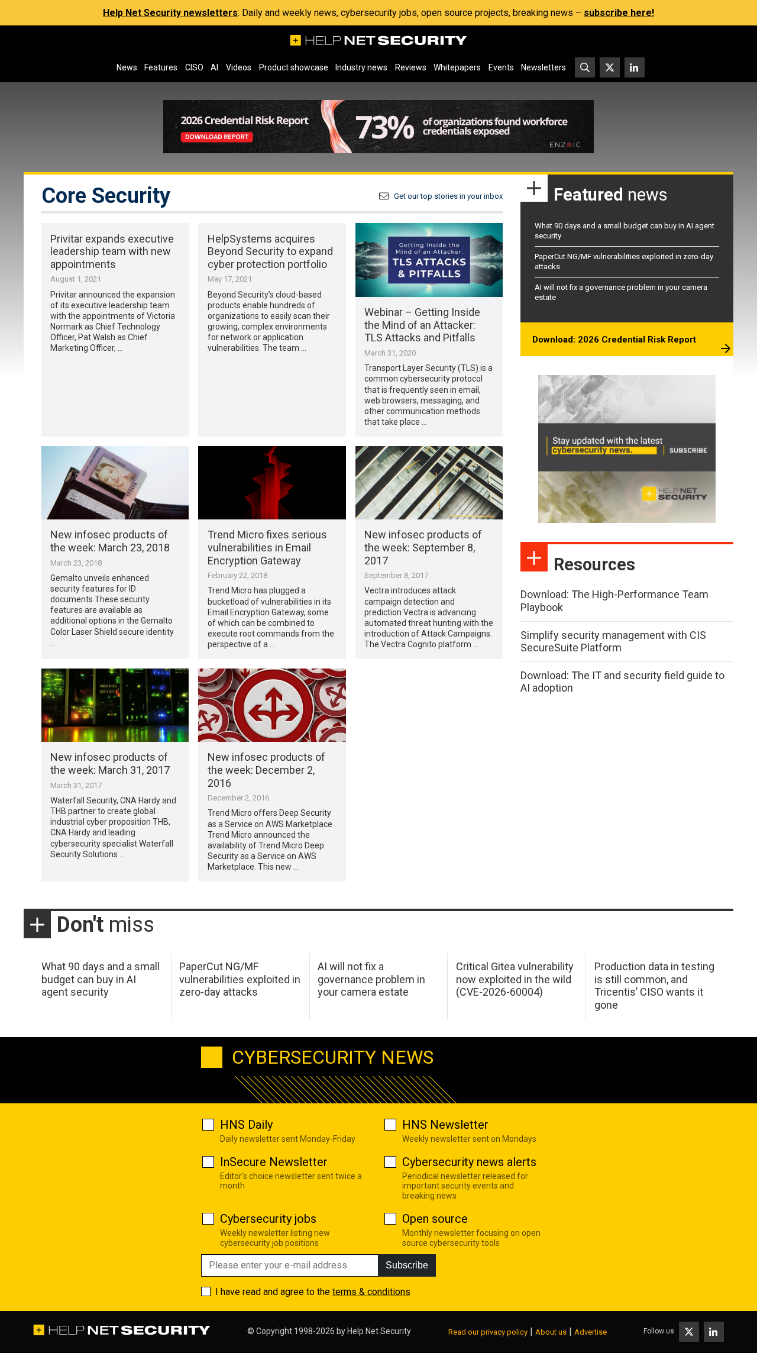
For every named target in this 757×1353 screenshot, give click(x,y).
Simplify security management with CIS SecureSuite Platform (613, 641)
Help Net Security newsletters (170, 12)
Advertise (590, 1332)
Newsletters (543, 67)
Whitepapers (457, 67)
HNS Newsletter (445, 1125)
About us (551, 1332)
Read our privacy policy (488, 1332)
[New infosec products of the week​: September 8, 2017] (429, 483)
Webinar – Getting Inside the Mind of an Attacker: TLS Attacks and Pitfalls (422, 325)
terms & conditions (371, 1291)
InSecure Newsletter (274, 1162)
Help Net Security (379, 1331)
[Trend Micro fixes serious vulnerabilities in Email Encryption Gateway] (271, 483)
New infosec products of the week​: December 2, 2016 (266, 770)
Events (501, 67)
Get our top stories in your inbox (448, 196)
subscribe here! (619, 12)
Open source (435, 1219)
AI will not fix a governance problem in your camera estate (371, 979)
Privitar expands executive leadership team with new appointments (112, 251)
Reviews (410, 67)
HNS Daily (246, 1125)
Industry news (361, 67)
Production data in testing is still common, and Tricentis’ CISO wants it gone (654, 985)
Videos (238, 67)
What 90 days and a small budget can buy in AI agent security (100, 979)
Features (160, 67)
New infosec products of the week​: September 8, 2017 (423, 547)
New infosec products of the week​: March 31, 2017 (110, 763)
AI (214, 67)
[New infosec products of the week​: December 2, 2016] (271, 705)
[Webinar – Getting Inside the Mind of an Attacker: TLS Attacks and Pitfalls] (429, 260)
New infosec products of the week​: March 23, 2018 (110, 541)
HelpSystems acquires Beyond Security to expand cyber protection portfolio (270, 251)
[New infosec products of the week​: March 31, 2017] (115, 705)
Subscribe (407, 1265)
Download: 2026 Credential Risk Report (614, 339)
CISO (194, 67)
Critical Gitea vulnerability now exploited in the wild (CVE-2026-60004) (515, 979)
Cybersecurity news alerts (469, 1162)
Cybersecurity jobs (268, 1219)
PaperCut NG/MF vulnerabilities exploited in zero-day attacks (239, 979)
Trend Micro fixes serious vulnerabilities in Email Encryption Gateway (267, 547)
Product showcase (293, 67)
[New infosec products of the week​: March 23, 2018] (115, 483)
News (127, 67)
